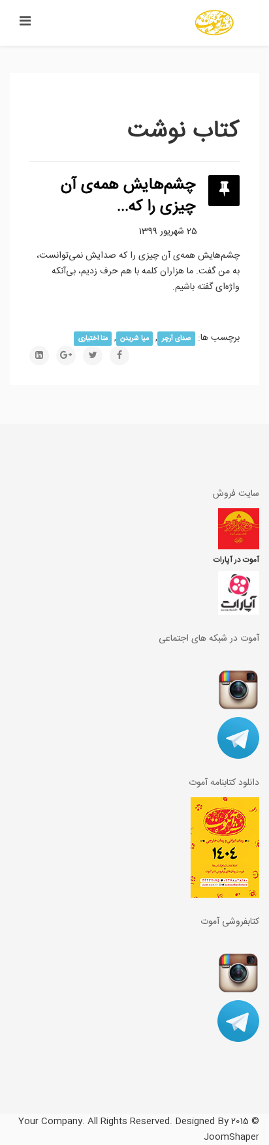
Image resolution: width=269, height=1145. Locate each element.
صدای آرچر (176, 338)
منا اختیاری (93, 338)
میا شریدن (134, 338)
